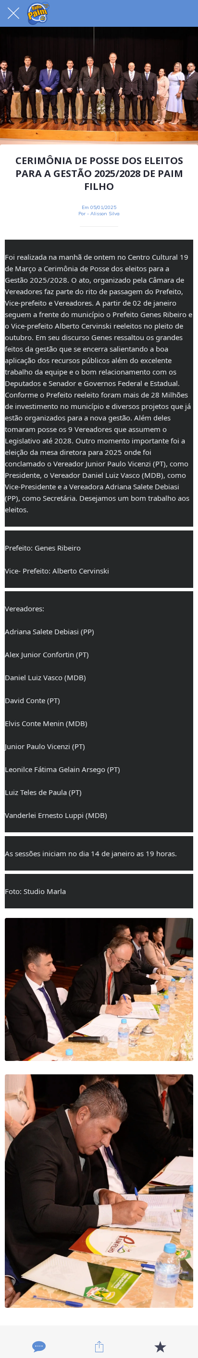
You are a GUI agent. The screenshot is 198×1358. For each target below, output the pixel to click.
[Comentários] (38, 1346)
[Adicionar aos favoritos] (160, 1346)
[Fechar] (13, 13)
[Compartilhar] (99, 1346)
